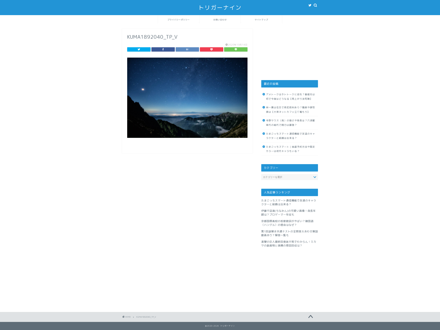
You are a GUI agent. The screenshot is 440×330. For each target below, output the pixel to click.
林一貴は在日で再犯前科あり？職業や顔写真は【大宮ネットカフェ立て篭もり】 (290, 109)
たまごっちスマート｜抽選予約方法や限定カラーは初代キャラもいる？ (290, 149)
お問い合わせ (220, 19)
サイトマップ (261, 19)
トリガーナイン (220, 7)
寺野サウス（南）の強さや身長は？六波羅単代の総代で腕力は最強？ (290, 122)
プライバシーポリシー (178, 19)
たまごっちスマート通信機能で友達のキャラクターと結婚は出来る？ (290, 136)
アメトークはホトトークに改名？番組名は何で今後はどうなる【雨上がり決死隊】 (290, 96)
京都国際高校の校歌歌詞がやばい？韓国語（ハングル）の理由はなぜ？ (287, 223)
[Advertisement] (289, 50)
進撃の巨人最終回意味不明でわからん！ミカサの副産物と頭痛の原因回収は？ (288, 243)
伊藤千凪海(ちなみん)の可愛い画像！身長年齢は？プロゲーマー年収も (288, 212)
